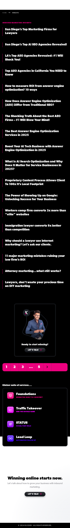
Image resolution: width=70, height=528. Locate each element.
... (31, 367)
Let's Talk (33, 350)
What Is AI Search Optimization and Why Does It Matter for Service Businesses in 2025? (34, 165)
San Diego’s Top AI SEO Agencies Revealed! (36, 44)
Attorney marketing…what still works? (33, 271)
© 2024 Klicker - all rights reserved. (35, 525)
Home (4, 13)
